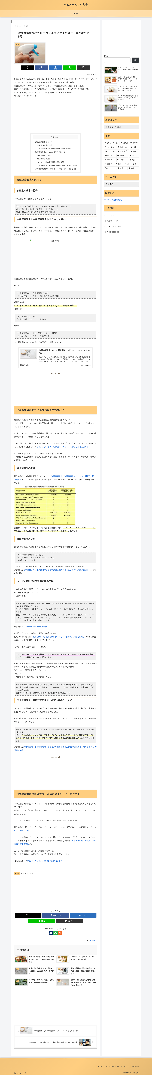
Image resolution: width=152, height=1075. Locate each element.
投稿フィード (112, 221)
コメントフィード (114, 226)
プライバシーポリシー (111, 1066)
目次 (52, 137)
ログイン (110, 216)
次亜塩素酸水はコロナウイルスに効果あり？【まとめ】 (56, 169)
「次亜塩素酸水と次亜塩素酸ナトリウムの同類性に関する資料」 (58, 637)
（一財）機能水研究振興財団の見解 (50, 162)
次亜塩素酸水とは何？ (43, 142)
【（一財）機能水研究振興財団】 (37, 627)
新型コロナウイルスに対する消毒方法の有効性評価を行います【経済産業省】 (56, 570)
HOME (100, 1066)
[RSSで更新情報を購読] (60, 933)
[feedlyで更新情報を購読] (55, 933)
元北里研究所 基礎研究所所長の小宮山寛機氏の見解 (57, 165)
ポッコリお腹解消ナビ (113, 200)
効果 (32, 873)
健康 (17, 873)
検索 (106, 56)
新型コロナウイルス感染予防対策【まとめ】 (45, 861)
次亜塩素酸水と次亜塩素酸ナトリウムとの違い (54, 149)
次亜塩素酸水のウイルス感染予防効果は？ (51, 152)
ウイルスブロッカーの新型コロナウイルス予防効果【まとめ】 (63, 447)
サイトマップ (125, 1066)
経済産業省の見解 (44, 159)
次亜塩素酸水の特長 (44, 145)
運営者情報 (135, 1066)
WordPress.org (113, 232)
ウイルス (25, 873)
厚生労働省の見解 (44, 155)
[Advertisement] (55, 115)
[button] (83, 67)
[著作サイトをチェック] (51, 933)
